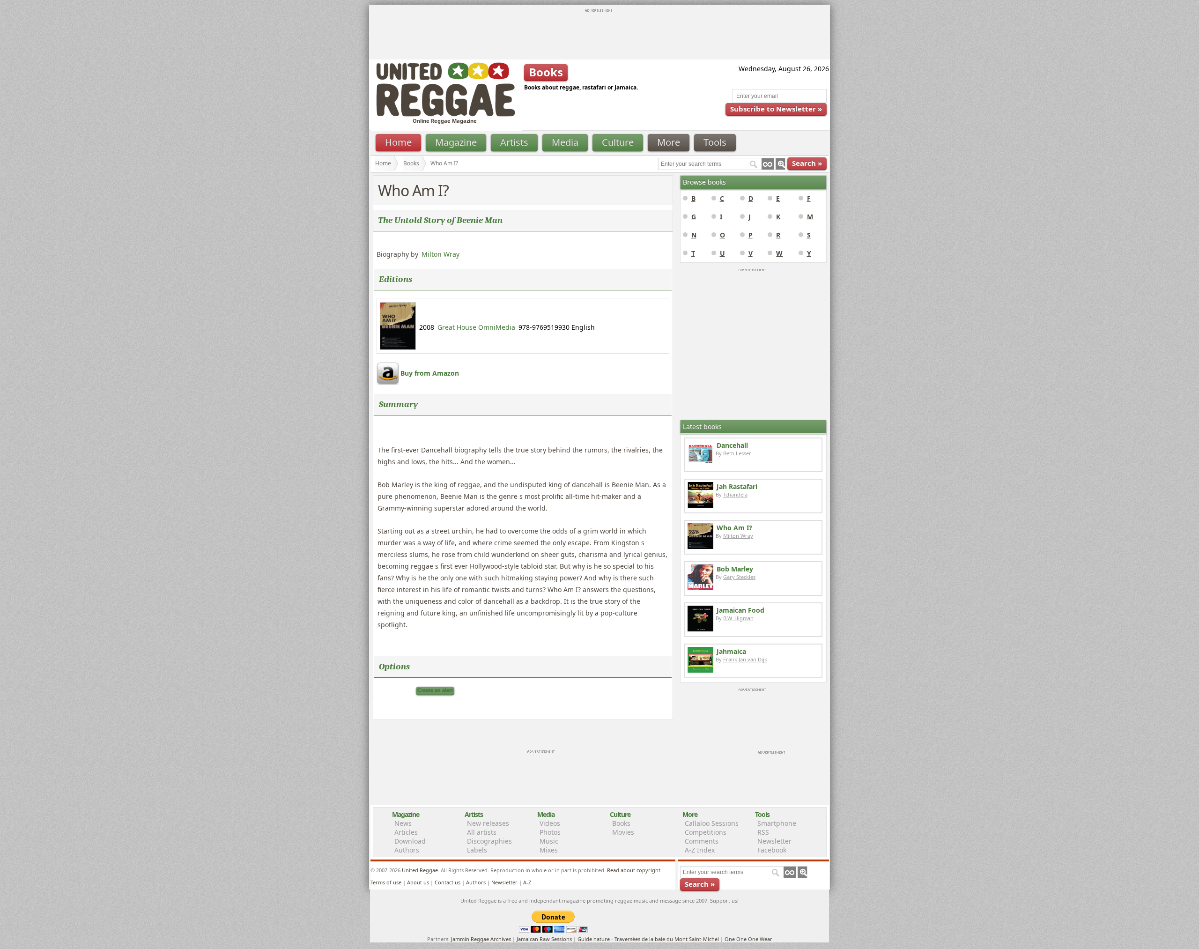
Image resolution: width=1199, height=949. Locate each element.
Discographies (489, 841)
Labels (477, 849)
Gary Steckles (739, 576)
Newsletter (774, 841)
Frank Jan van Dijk (745, 659)
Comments (701, 841)
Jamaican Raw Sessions (544, 938)
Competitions (705, 832)
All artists (481, 832)
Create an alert (435, 690)
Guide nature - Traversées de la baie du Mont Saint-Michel (648, 938)
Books (411, 163)
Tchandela (735, 494)
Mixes (549, 849)
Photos (550, 832)
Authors (406, 849)
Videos (550, 823)
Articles (406, 832)
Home (398, 142)
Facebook (771, 849)
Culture (618, 142)
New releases (488, 823)
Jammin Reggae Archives (481, 938)
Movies (623, 832)
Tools (714, 142)
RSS (763, 832)
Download (410, 841)
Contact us (447, 882)
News (403, 823)
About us (418, 882)
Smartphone (776, 823)
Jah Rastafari (737, 486)
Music (549, 841)
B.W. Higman (738, 618)
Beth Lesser (737, 453)
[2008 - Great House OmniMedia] (397, 347)
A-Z (527, 882)
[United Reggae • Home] (445, 114)
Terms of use (385, 882)
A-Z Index (700, 849)
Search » (807, 163)
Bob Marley (735, 568)
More (668, 142)
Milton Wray (440, 254)
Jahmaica (731, 651)
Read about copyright (633, 870)
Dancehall (732, 445)
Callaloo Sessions (712, 823)
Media (565, 142)
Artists (514, 142)
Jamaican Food (740, 610)
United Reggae (420, 870)
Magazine (456, 142)
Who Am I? (734, 527)
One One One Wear (748, 938)
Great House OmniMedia (476, 327)
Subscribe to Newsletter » (776, 108)
